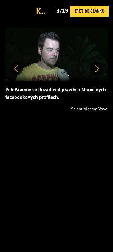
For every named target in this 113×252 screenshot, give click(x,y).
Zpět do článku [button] (89, 11)
